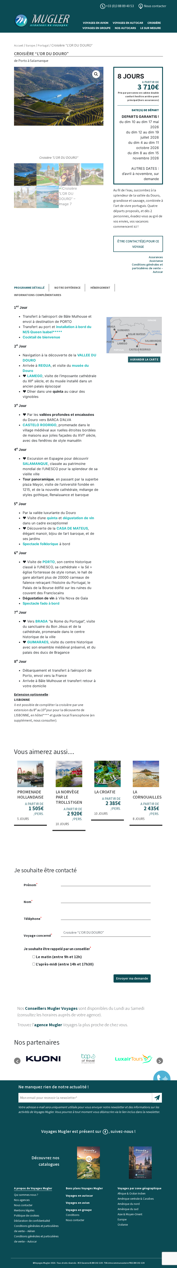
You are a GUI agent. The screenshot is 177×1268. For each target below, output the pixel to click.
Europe (30, 45)
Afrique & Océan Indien (131, 1193)
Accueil (18, 45)
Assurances (156, 257)
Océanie (123, 1224)
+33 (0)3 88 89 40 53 (119, 6)
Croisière (154, 22)
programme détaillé (29, 288)
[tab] (31, 287)
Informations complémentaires (37, 295)
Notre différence (67, 288)
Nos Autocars (125, 28)
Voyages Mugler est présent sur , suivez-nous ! (88, 1131)
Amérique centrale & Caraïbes (136, 1199)
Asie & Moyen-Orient (130, 1214)
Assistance (156, 261)
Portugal (43, 45)
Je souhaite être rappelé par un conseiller (59, 956)
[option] (43, 1058)
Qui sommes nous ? (26, 1195)
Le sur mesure (150, 28)
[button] (96, 74)
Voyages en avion (95, 22)
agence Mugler (48, 1025)
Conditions (72, 1215)
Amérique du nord (129, 1204)
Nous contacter (154, 6)
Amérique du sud (128, 1209)
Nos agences (22, 1200)
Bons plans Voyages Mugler (84, 1188)
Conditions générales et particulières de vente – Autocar (147, 268)
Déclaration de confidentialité (32, 1221)
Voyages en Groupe (96, 28)
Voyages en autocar (128, 22)
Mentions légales (24, 1210)
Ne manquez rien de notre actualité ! (53, 1087)
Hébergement (100, 288)
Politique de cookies (26, 1215)
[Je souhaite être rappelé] (159, 1076)
